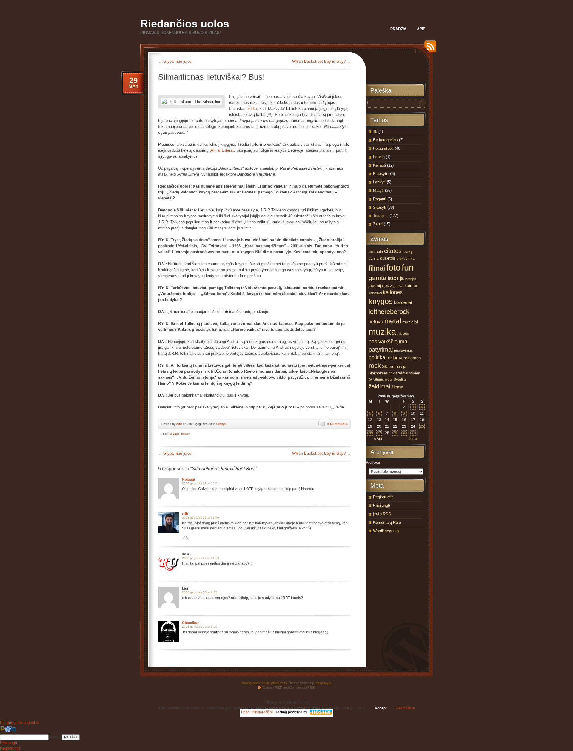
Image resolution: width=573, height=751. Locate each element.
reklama (394, 357)
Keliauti (379, 165)
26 (370, 433)
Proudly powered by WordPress (264, 683)
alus (372, 252)
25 (422, 426)
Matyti (378, 190)
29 (395, 433)
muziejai (410, 322)
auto (379, 252)
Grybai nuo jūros (175, 61)
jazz (388, 285)
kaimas (411, 285)
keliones (393, 292)
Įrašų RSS (382, 514)
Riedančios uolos (184, 24)
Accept (381, 708)
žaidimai (379, 386)
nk (399, 333)
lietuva (376, 322)
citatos (392, 251)
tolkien (185, 433)
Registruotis (383, 497)
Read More (405, 708)
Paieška (55, 737)
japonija (376, 285)
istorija (396, 278)
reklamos (412, 358)
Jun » (413, 439)
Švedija (400, 379)
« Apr (378, 439)
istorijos (410, 279)
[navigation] (286, 738)
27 (379, 433)
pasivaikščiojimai (389, 341)
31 (413, 433)
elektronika (406, 259)
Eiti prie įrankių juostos (19, 722)
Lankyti (379, 182)
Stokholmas (378, 373)
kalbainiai (375, 293)
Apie (421, 29)
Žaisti (378, 224)
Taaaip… (380, 216)
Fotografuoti (383, 148)
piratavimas (403, 350)
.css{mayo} (323, 683)
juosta (398, 286)
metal (392, 321)
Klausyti (380, 173)
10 (375, 131)
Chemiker (190, 623)
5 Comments (337, 424)
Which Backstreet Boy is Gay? (321, 61)
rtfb (185, 514)
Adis (179, 424)
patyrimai (381, 349)
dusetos (387, 258)
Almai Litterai (222, 150)
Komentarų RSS (387, 522)
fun (408, 267)
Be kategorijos (385, 140)
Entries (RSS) (272, 687)
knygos (174, 433)
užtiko (252, 108)
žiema (397, 386)
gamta (377, 278)
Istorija (379, 157)
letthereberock (389, 311)
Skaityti (221, 424)
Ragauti (379, 199)
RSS (428, 48)
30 (404, 433)
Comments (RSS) (302, 687)
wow (388, 379)
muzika (382, 332)
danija (374, 259)
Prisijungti (381, 505)
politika (377, 357)
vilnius (378, 379)
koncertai (403, 302)
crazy (408, 251)
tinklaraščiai (398, 373)
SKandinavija (394, 366)
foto (393, 267)
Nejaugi (188, 479)
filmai (377, 268)
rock (375, 365)
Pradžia (398, 29)
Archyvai (373, 462)
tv (370, 379)
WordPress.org (386, 531)
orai (406, 333)
